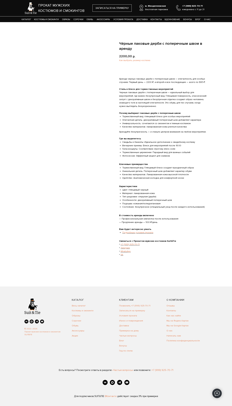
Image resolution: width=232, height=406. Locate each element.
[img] (31, 8)
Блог (121, 340)
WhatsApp (126, 251)
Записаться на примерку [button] (132, 310)
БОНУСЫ (187, 19)
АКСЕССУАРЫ (103, 19)
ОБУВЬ (89, 19)
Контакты (171, 310)
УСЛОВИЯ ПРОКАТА (123, 19)
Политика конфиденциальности (183, 340)
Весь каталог (79, 305)
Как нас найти (174, 315)
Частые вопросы (128, 335)
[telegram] (37, 321)
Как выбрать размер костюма (134, 60)
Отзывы (171, 305)
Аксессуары (78, 330)
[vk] (26, 321)
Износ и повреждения (131, 320)
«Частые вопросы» (122, 370)
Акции (75, 335)
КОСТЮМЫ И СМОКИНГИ (46, 19)
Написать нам (174, 335)
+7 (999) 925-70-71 (130, 244)
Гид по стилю (126, 350)
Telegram (125, 247)
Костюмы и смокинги (82, 310)
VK (122, 254)
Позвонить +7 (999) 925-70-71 (134, 305)
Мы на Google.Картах (178, 325)
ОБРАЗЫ (66, 19)
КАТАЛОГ (26, 19)
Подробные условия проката (137, 232)
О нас (170, 330)
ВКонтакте (111, 396)
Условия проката (128, 315)
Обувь (75, 325)
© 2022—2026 (30, 329)
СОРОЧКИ (78, 19)
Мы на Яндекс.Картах (178, 320)
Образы (76, 315)
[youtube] (42, 321)
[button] (112, 8)
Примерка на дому (129, 330)
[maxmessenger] (32, 321)
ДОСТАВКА (142, 19)
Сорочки (76, 320)
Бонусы (123, 345)
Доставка (124, 325)
